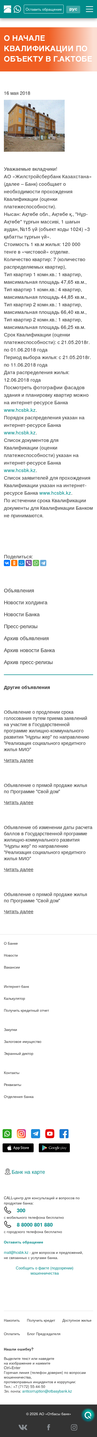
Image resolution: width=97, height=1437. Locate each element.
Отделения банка (19, 1096)
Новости (11, 955)
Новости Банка (22, 614)
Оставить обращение (23, 1241)
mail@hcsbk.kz (16, 1252)
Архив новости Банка (29, 650)
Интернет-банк (16, 986)
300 (21, 1210)
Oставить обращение (44, 9)
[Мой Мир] (21, 563)
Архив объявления (26, 638)
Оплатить (12, 1333)
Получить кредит (41, 1320)
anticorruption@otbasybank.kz (47, 1391)
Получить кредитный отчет (26, 1010)
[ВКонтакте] (7, 563)
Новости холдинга (25, 602)
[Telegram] (43, 563)
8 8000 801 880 (35, 1224)
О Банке (11, 943)
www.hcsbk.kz (20, 409)
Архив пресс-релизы (28, 662)
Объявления (19, 590)
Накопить (12, 1320)
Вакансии (12, 967)
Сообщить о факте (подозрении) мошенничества (44, 1270)
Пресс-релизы (21, 626)
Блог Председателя (44, 1333)
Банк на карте (28, 1171)
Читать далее (18, 760)
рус (73, 8)
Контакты (11, 1072)
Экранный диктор (18, 1053)
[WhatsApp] (36, 563)
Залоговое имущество (22, 1041)
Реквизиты (12, 1084)
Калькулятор (14, 998)
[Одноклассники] (14, 563)
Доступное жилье (77, 1320)
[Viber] (29, 563)
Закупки (10, 1029)
